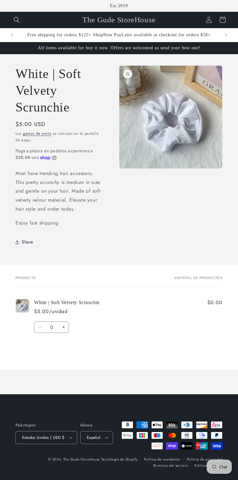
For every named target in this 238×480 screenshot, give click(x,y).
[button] (17, 20)
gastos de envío (37, 133)
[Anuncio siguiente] (226, 35)
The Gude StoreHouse (81, 459)
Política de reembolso (162, 459)
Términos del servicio (170, 465)
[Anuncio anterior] (12, 35)
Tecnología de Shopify (119, 459)
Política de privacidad (205, 459)
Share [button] (27, 242)
